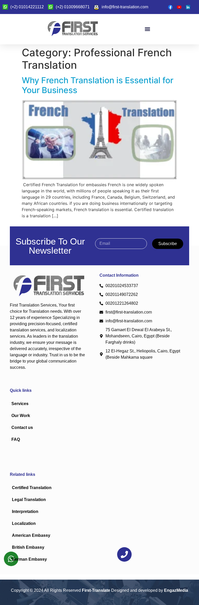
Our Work (20, 415)
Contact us (22, 427)
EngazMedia (176, 590)
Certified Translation (32, 487)
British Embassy (28, 547)
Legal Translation (29, 499)
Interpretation (25, 511)
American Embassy (31, 535)
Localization (24, 523)
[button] (147, 29)
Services (20, 403)
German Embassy (29, 559)
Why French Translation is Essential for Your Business (97, 85)
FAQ (15, 439)
